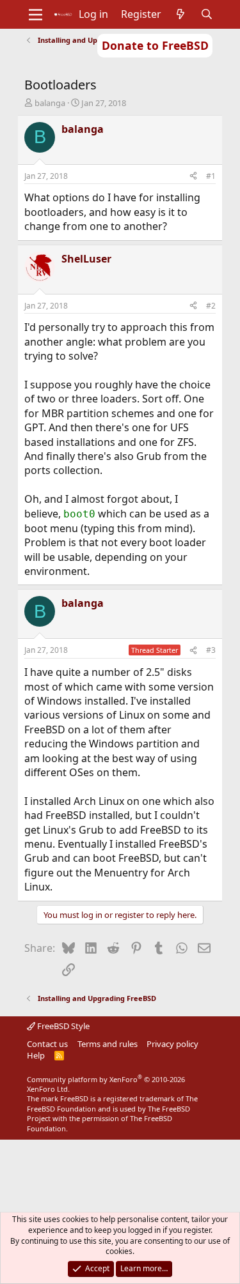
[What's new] (181, 14)
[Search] (206, 14)
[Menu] (35, 14)
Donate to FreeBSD (155, 45)
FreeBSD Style (62, 1026)
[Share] (193, 176)
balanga (50, 103)
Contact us (47, 1044)
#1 (211, 176)
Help (36, 1055)
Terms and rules (107, 1044)
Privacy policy (172, 1044)
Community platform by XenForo (106, 1084)
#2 (211, 305)
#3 (211, 650)
